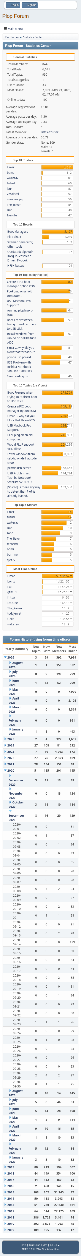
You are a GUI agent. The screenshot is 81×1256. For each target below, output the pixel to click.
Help (23, 1244)
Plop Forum (15, 16)
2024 (10, 745)
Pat (9, 587)
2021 (10, 764)
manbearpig (15, 199)
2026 (10, 657)
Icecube (12, 215)
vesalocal (13, 194)
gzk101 (12, 592)
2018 (10, 1173)
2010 (10, 1224)
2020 (10, 770)
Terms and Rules (38, 1244)
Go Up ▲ (55, 1244)
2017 (10, 1180)
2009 (10, 1230)
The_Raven (14, 205)
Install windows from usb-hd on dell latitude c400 (21, 338)
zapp (10, 533)
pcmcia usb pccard (19, 357)
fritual (11, 183)
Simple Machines (51, 1249)
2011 (10, 1217)
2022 (10, 758)
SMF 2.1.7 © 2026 (31, 1249)
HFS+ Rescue (15, 266)
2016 (10, 1186)
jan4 (10, 189)
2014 (10, 1199)
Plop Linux (14, 237)
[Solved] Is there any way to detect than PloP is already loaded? (23, 491)
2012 (10, 1211)
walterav (12, 178)
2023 (10, 752)
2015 (10, 1192)
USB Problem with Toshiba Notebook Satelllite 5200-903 (19, 366)
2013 (10, 1205)
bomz (10, 173)
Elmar (10, 167)
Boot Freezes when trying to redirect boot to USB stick (22, 324)
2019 (10, 1167)
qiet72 (11, 560)
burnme (12, 555)
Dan (9, 210)
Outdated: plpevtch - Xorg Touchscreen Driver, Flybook (21, 256)
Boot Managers (17, 232)
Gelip (10, 619)
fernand (12, 544)
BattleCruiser (50, 132)
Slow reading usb (18, 376)
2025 (10, 739)
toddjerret (14, 613)
